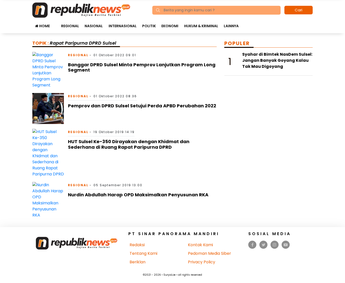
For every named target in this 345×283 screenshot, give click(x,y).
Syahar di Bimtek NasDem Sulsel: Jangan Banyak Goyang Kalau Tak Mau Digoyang (277, 60)
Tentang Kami (143, 253)
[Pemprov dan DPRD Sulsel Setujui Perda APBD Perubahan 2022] (48, 108)
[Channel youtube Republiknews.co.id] (286, 245)
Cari (298, 10)
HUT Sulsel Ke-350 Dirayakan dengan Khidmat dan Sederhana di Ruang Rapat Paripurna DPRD (128, 144)
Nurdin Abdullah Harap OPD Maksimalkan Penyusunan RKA (138, 195)
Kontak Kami (200, 245)
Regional (70, 25)
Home (44, 25)
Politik (149, 25)
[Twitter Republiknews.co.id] (263, 245)
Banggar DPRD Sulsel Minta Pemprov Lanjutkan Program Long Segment (141, 67)
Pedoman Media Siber (209, 253)
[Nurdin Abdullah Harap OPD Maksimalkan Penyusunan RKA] (48, 200)
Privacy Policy (201, 262)
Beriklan (137, 262)
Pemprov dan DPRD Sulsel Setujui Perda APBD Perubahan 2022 (142, 106)
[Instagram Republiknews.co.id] (274, 245)
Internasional (123, 25)
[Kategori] (55, 23)
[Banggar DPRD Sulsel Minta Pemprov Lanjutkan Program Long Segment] (48, 70)
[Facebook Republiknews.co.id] (252, 245)
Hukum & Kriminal (201, 25)
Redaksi (137, 245)
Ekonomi (169, 25)
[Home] (81, 10)
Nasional (94, 25)
